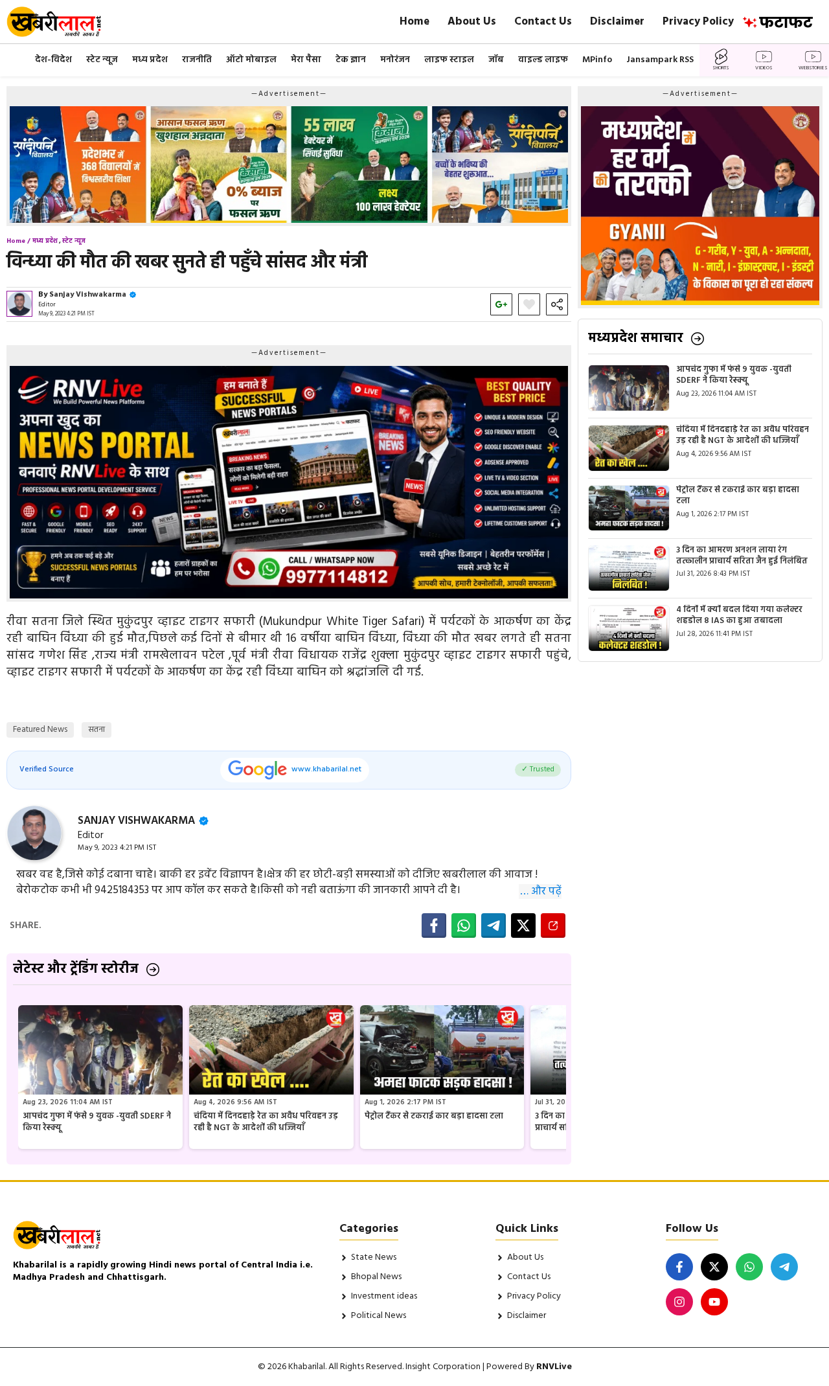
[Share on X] (523, 925)
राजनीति (197, 59)
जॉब (496, 59)
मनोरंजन (395, 59)
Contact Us (543, 21)
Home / (18, 240)
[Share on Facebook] (434, 925)
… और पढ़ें (541, 892)
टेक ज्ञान (350, 59)
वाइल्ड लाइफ (543, 59)
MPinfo (597, 59)
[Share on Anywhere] (553, 925)
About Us (472, 21)
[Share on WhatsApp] (463, 925)
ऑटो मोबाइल (251, 59)
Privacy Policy (698, 21)
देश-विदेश (53, 59)
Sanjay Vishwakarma (87, 294)
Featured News (40, 729)
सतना (96, 729)
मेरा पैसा (306, 59)
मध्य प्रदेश (150, 59)
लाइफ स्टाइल (449, 59)
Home (414, 21)
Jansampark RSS (660, 59)
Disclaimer (617, 21)
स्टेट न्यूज (102, 59)
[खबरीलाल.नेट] (62, 21)
